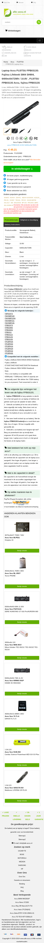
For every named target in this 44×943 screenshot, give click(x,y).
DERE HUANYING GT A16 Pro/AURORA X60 (21, 611)
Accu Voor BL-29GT (13, 573)
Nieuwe (21, 2)
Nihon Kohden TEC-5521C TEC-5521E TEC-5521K (21, 648)
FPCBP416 (9, 346)
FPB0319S (9, 339)
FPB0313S (9, 337)
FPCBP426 (9, 342)
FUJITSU (20, 62)
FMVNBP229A (10, 318)
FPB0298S (9, 328)
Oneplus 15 (9, 540)
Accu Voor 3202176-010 (14, 788)
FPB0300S (9, 330)
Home (6, 62)
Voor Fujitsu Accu (26, 237)
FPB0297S (9, 325)
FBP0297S (9, 314)
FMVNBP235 (9, 323)
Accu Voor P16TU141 (13, 609)
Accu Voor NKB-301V (13, 645)
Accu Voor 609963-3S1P (14, 680)
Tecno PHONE (10, 576)
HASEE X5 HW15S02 (13, 683)
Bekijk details (22, 551)
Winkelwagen (14, 31)
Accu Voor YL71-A (12, 716)
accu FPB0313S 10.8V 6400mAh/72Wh (22, 145)
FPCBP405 (9, 353)
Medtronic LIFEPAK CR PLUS (16, 790)
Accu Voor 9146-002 (13, 752)
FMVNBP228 (9, 316)
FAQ (34, 2)
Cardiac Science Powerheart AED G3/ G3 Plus (22, 754)
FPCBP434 (9, 351)
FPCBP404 (9, 344)
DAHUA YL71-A (10, 719)
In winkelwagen (21, 168)
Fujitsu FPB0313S (15, 289)
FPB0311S (9, 335)
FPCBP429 (9, 349)
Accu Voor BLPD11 (12, 537)
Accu (12, 62)
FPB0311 (8, 332)
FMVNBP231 (9, 321)
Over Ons (7, 2)
